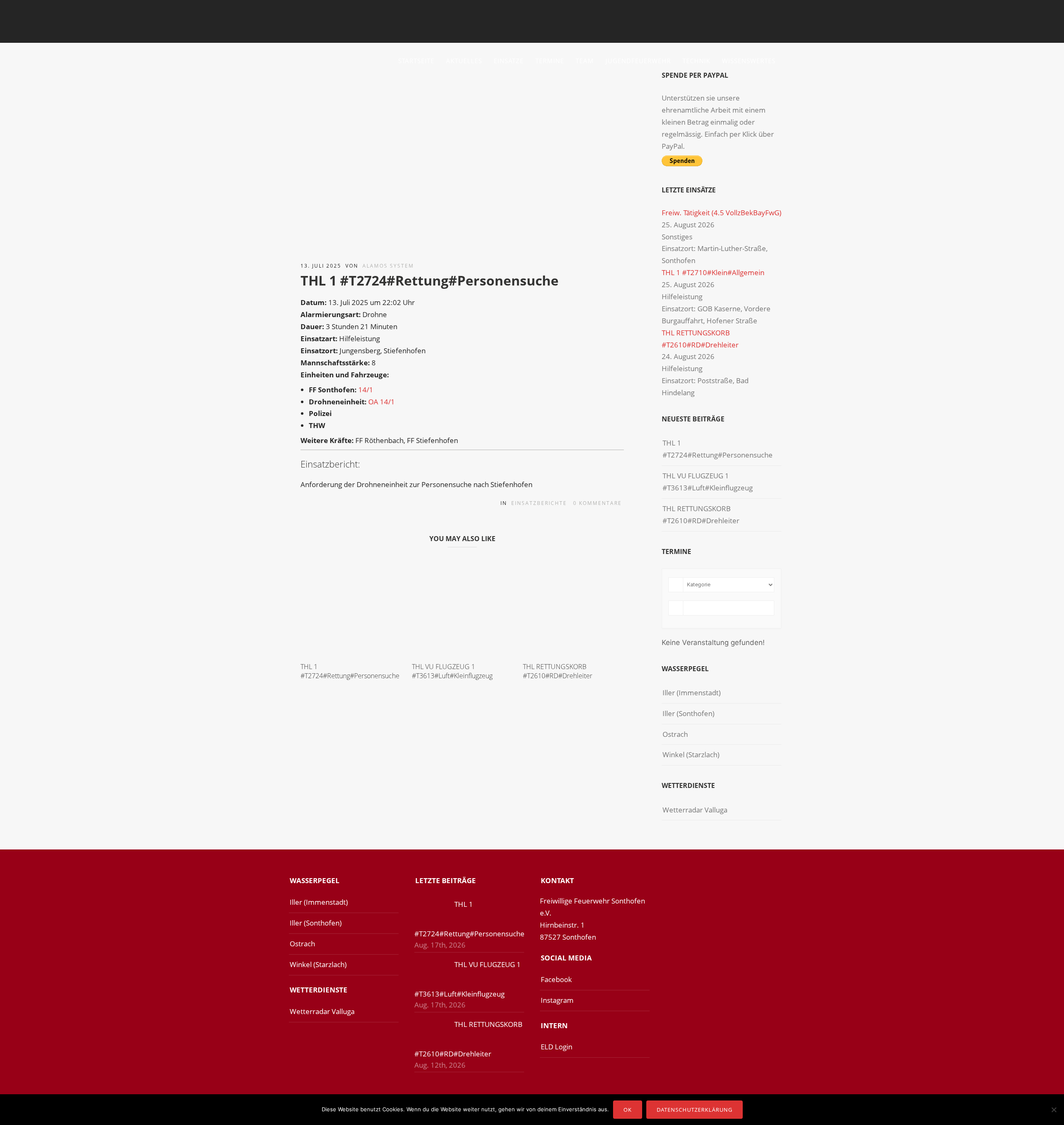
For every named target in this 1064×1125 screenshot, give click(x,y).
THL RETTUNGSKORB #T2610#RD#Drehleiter (557, 671)
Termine (549, 61)
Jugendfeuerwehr (638, 61)
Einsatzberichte (539, 503)
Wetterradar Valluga (695, 810)
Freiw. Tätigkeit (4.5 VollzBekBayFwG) (721, 212)
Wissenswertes (749, 61)
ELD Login (556, 1046)
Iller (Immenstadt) (692, 692)
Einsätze (509, 61)
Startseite (416, 61)
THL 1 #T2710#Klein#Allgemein (713, 272)
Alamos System (388, 265)
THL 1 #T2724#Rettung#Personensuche (349, 671)
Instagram (557, 1000)
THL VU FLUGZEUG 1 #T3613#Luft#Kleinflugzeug (452, 671)
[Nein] (1053, 1109)
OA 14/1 (381, 401)
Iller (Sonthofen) (688, 713)
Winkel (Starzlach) (691, 754)
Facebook (556, 979)
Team (585, 61)
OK (627, 1109)
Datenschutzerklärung (694, 1109)
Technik (696, 61)
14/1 (365, 389)
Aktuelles (464, 61)
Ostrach (675, 734)
